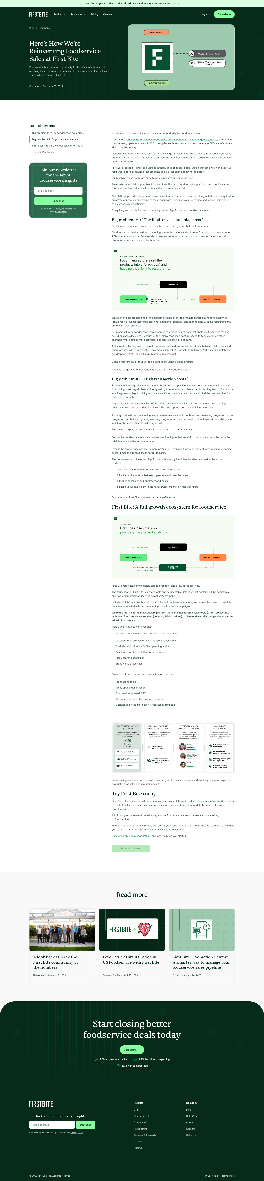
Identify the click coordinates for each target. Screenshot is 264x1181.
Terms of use (228, 1175)
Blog (32, 27)
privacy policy (61, 212)
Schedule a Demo (131, 848)
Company (44, 27)
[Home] (38, 14)
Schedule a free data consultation (131, 835)
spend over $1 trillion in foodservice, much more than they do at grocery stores (171, 139)
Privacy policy (212, 1175)
